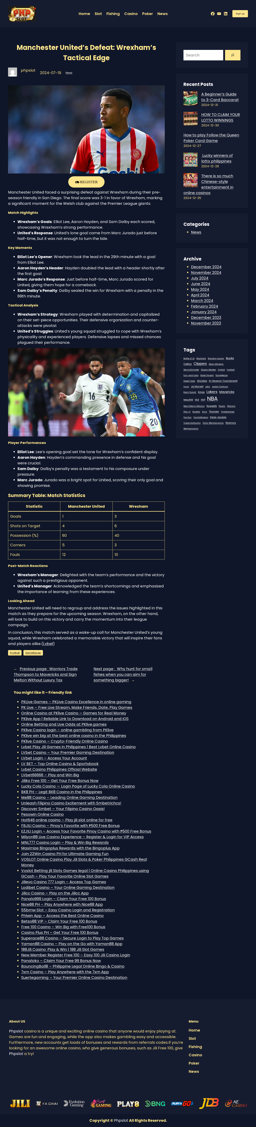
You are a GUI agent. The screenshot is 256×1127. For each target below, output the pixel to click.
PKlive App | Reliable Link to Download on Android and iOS (75, 718)
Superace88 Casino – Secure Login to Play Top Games (72, 938)
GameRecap (33, 653)
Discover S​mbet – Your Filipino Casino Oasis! (63, 808)
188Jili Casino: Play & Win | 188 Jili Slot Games (62, 949)
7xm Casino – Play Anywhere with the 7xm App (65, 972)
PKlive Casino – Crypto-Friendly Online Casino (64, 741)
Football (15, 653)
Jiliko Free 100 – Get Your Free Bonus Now (59, 780)
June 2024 (200, 283)
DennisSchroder (191, 369)
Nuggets (212, 406)
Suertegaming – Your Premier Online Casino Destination (74, 977)
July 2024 (199, 278)
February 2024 (204, 306)
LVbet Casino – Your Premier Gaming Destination (67, 752)
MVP (203, 399)
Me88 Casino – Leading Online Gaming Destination (69, 797)
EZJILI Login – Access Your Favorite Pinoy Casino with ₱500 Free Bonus (86, 831)
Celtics (187, 364)
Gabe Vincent (207, 375)
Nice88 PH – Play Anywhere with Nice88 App (62, 904)
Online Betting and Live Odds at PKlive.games (64, 724)
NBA (212, 398)
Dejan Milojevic (216, 364)
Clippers (200, 363)
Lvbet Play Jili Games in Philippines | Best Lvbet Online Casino (78, 746)
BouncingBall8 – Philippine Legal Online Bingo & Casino (72, 966)
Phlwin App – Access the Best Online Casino (62, 915)
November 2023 (206, 323)
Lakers (212, 391)
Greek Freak (189, 381)
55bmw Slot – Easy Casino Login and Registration (68, 910)
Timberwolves (227, 411)
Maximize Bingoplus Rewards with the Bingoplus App (70, 848)
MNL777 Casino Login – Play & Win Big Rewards (65, 842)
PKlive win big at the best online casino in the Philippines (73, 735)
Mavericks (226, 392)
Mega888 (188, 399)
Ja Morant (197, 386)
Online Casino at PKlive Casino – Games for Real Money (73, 713)
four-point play (190, 375)
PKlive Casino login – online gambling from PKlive (67, 730)
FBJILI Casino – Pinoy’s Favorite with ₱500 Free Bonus (70, 825)
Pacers (222, 406)
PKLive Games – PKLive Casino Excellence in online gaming (76, 701)
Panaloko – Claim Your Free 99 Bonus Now (61, 960)
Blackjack (201, 358)
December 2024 (206, 267)
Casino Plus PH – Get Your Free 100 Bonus (59, 932)
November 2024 (206, 272)
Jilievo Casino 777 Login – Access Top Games (63, 881)
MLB (197, 399)
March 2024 (202, 300)
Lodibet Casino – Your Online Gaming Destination (68, 887)
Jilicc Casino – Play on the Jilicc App (55, 893)
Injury (186, 386)
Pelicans (231, 406)
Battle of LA (189, 358)
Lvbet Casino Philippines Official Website (59, 769)
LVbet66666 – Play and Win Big (50, 775)
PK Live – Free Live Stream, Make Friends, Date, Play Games (76, 707)
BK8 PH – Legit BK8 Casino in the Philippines (61, 791)
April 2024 (200, 295)
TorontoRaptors (200, 417)
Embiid (221, 369)
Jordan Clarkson (220, 386)
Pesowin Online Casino (42, 814)
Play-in (187, 411)
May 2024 (200, 289)
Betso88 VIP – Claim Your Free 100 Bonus (59, 921)
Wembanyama (190, 428)
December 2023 (206, 317)
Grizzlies (202, 381)
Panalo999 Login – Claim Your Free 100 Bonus (63, 898)
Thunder (214, 411)
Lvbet (48, 643)
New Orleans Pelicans (194, 406)
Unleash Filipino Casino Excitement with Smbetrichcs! (71, 803)
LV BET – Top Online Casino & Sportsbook (60, 763)
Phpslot (16, 1031)
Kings (201, 392)
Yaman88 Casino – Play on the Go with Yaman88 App (71, 943)
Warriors (230, 423)
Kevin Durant (189, 392)
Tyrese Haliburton (192, 423)
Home (84, 13)
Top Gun (187, 417)
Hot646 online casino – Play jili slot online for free (66, 820)
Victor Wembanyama (213, 423)
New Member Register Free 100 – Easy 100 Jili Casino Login (75, 955)
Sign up (240, 13)
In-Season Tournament (223, 381)
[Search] (232, 55)
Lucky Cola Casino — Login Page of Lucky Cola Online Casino (78, 786)
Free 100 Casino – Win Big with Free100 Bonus (63, 927)
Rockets (196, 411)
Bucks (230, 358)
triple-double (218, 417)
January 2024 (204, 312)
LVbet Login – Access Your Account (54, 758)
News (69, 72)
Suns (204, 411)
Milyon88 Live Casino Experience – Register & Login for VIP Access (82, 836)
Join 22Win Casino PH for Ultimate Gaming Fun (65, 853)
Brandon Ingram (216, 358)
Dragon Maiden (208, 369)
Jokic (207, 386)
